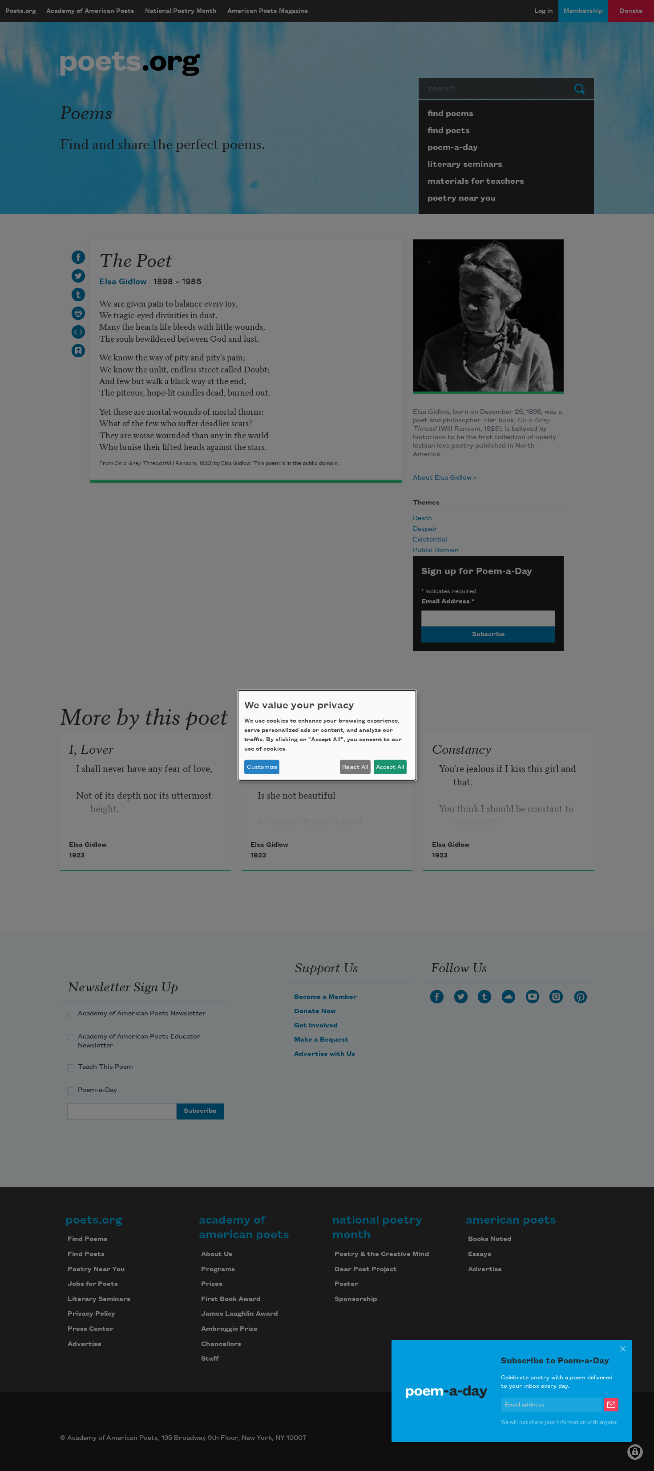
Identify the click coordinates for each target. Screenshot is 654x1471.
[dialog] (327, 735)
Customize (262, 767)
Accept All (390, 767)
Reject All (355, 767)
